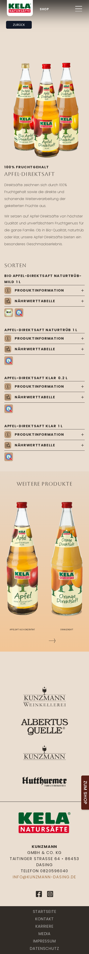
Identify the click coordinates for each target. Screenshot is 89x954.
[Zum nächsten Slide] (52, 641)
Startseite (44, 911)
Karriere (44, 926)
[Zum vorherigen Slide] (36, 641)
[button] (8, 312)
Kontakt (44, 919)
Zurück (19, 25)
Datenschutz (44, 948)
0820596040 (54, 871)
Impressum (44, 941)
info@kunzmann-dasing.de (44, 877)
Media (44, 933)
